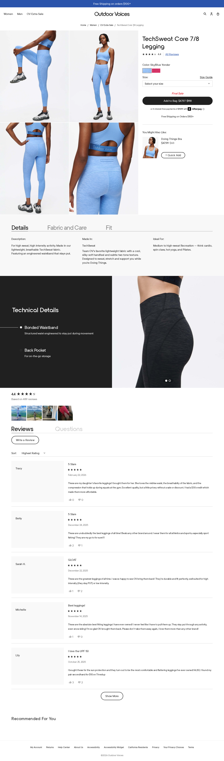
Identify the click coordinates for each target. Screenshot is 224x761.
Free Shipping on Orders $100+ (177, 116)
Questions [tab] (69, 429)
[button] (160, 54)
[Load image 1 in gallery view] (34, 76)
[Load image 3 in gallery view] (34, 168)
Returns (50, 747)
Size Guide (206, 77)
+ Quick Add (173, 155)
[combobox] (177, 83)
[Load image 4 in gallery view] (103, 168)
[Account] (211, 13)
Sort (14, 453)
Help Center (64, 747)
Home (83, 25)
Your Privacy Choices (173, 747)
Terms (191, 747)
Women (93, 25)
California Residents (138, 747)
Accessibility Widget (114, 747)
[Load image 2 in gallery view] (103, 76)
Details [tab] (19, 227)
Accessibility (93, 747)
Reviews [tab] (22, 429)
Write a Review (27, 441)
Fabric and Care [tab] (66, 227)
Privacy (155, 747)
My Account (36, 747)
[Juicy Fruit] (156, 70)
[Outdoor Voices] (112, 14)
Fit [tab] (109, 227)
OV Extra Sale (35, 14)
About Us (78, 747)
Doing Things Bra (171, 139)
